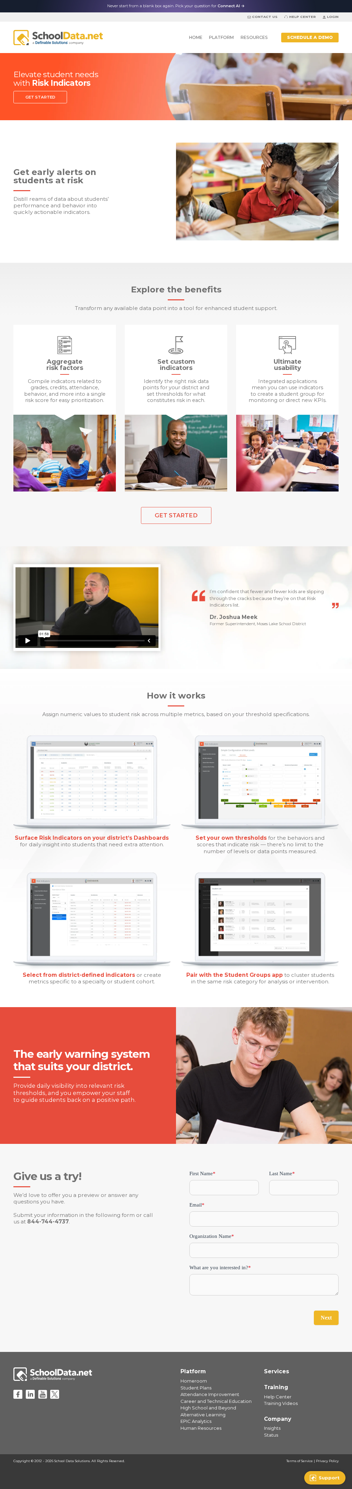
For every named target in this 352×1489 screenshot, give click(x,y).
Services (276, 1371)
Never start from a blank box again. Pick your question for (176, 5)
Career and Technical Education (216, 1401)
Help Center (302, 17)
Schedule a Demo (310, 37)
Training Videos (281, 1403)
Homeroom (193, 1381)
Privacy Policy (327, 1461)
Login (333, 17)
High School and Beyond (208, 1407)
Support (329, 1477)
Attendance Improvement (209, 1394)
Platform (221, 37)
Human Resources (200, 1428)
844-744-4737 (48, 1221)
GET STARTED (40, 97)
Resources (254, 37)
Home (195, 37)
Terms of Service (299, 1461)
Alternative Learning (203, 1414)
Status (271, 1435)
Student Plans (195, 1387)
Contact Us (264, 17)
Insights (272, 1428)
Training (276, 1387)
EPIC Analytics (195, 1421)
